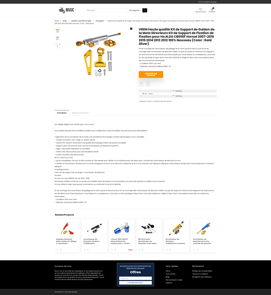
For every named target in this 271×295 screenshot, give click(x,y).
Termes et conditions (200, 274)
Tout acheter (171, 274)
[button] (131, 29)
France (150, 94)
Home (57, 21)
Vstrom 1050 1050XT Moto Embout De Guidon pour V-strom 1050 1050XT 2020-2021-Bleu (120, 243)
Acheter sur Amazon (151, 74)
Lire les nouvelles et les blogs (207, 2)
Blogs (168, 277)
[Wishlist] (200, 9)
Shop (65, 21)
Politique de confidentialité (202, 271)
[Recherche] (144, 10)
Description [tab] (62, 113)
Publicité (169, 283)
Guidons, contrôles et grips (81, 21)
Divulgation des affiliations (202, 277)
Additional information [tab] (80, 113)
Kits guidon (100, 21)
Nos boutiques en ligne (174, 280)
